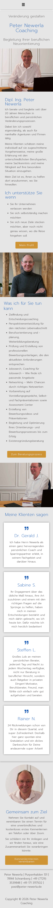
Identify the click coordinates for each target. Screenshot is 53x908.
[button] (23, 5)
